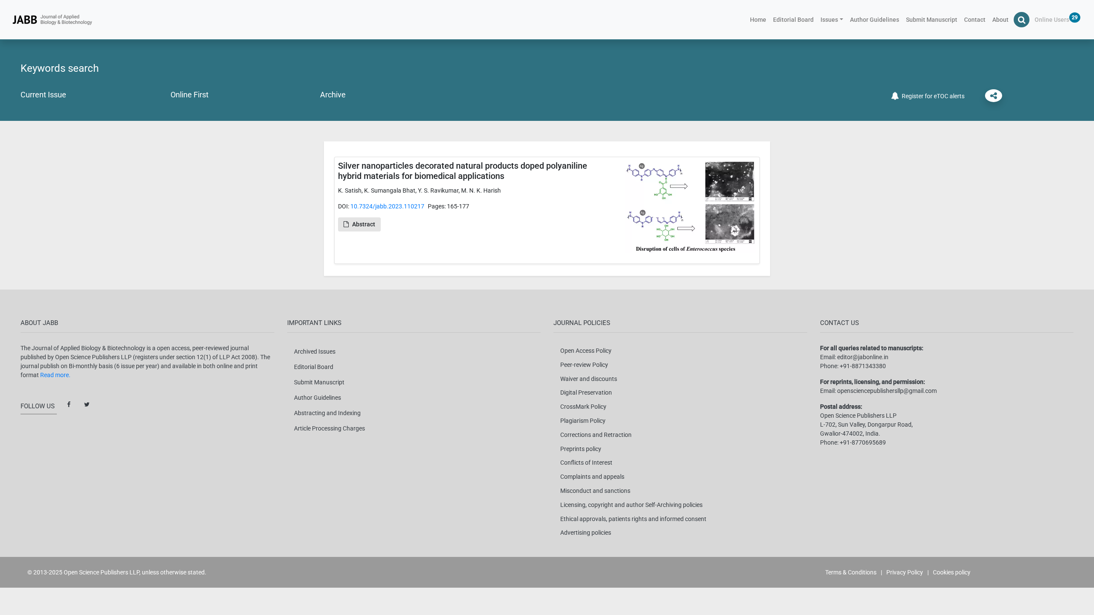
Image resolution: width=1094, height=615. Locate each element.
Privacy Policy (904, 572)
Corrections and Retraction (596, 434)
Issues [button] (829, 19)
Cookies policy (951, 572)
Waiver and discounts (588, 378)
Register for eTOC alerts (932, 96)
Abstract (363, 224)
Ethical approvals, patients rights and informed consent (633, 518)
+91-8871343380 (863, 366)
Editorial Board (793, 19)
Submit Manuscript (931, 19)
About (1000, 19)
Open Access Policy (586, 350)
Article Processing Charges (329, 428)
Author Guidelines (874, 19)
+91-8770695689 (863, 442)
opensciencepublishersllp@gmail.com (887, 390)
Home (760, 19)
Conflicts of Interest (586, 462)
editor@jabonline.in (862, 357)
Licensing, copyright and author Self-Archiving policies (631, 504)
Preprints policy (580, 448)
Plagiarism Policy (583, 420)
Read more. (55, 375)
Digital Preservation (586, 392)
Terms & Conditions (850, 572)
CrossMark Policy (583, 406)
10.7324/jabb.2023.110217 (387, 206)
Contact (974, 19)
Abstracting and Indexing (327, 413)
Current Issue (43, 94)
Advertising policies (585, 532)
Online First (190, 94)
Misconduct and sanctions (595, 490)
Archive (333, 94)
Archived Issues (314, 351)
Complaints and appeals (592, 476)
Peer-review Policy (584, 364)
